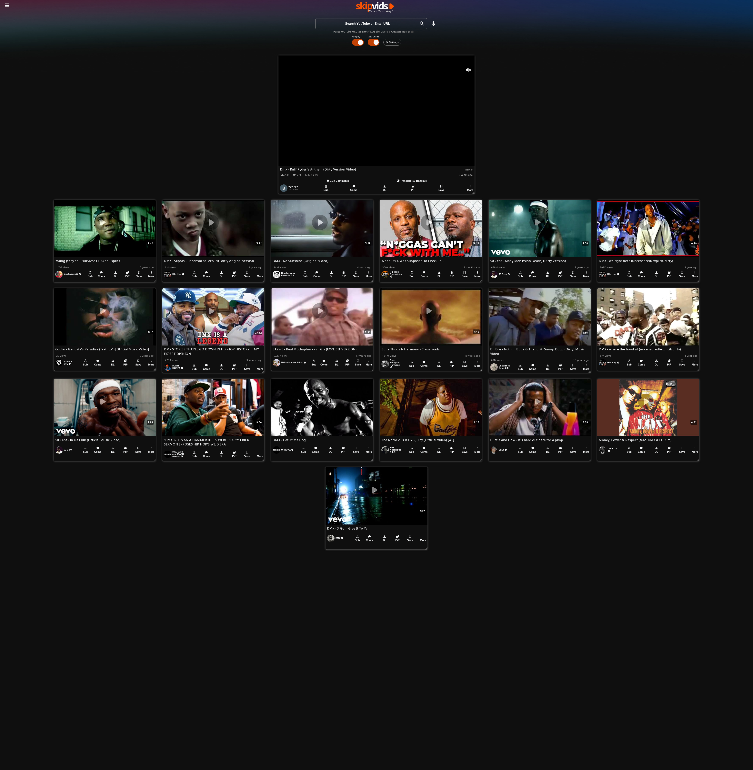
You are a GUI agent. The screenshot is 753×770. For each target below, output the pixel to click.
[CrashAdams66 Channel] (59, 274)
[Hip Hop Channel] (167, 274)
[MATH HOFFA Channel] (167, 367)
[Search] (421, 23)
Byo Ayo (293, 186)
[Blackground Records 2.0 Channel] (276, 274)
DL (384, 190)
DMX (338, 538)
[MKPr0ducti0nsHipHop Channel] (276, 362)
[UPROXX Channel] (276, 450)
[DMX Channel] (331, 538)
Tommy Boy (68, 362)
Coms (353, 190)
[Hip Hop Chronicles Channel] (385, 274)
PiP (413, 190)
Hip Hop (176, 274)
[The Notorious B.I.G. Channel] (385, 450)
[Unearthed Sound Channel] (494, 367)
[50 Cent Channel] (494, 274)
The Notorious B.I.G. (395, 449)
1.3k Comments (339, 180)
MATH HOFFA (176, 367)
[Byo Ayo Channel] (283, 188)
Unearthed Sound (504, 367)
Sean (501, 450)
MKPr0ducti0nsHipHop (292, 362)
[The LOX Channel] (602, 450)
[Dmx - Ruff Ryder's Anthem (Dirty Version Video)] (376, 110)
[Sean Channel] (494, 450)
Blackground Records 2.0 (288, 274)
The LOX (612, 448)
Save (441, 190)
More (470, 190)
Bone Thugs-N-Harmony (395, 362)
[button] (433, 23)
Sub (326, 190)
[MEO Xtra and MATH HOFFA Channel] (167, 454)
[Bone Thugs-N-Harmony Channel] (385, 364)
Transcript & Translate (413, 180)
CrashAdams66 (71, 274)
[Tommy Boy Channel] (59, 362)
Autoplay (356, 36)
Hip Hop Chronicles (396, 273)
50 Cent (503, 274)
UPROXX (286, 450)
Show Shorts (373, 36)
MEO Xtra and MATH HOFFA (178, 454)
